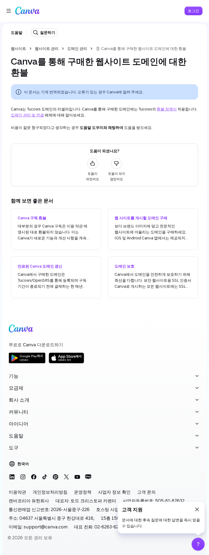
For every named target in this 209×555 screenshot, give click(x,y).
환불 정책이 (167, 109)
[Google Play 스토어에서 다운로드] (27, 362)
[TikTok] (44, 476)
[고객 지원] (198, 544)
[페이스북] (33, 476)
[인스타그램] (23, 476)
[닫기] (197, 509)
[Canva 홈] (27, 11)
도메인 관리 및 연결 (27, 115)
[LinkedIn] (12, 476)
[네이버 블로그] (88, 476)
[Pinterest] (55, 476)
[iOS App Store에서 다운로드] (66, 362)
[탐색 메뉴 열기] (8, 11)
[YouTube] (77, 476)
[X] (66, 476)
